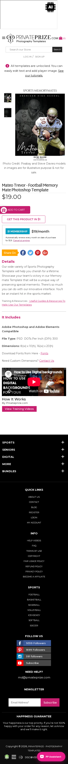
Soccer (34, 625)
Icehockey (34, 615)
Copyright (34, 556)
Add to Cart (16, 209)
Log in (27, 56)
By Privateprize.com (15, 402)
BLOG (34, 507)
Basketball (34, 599)
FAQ (34, 545)
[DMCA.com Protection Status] (7, 758)
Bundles (9, 471)
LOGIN (34, 517)
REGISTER (34, 512)
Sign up (40, 56)
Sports (8, 442)
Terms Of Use (34, 551)
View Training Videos (19, 409)
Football (34, 594)
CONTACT (34, 502)
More (6, 464)
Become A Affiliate (34, 576)
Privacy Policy (34, 571)
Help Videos (34, 540)
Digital (8, 457)
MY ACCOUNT (34, 522)
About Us (34, 497)
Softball (34, 620)
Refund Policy (34, 566)
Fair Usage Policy (34, 561)
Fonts (44, 353)
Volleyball (34, 610)
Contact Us (46, 360)
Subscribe (50, 702)
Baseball (34, 605)
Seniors (8, 449)
